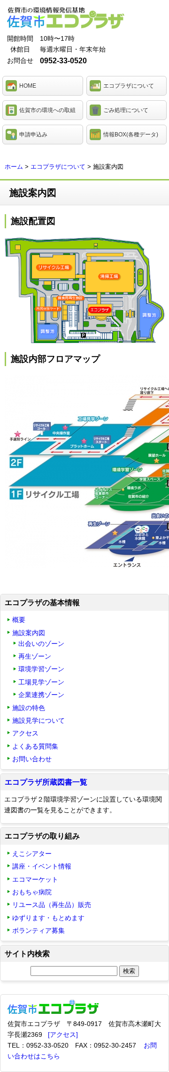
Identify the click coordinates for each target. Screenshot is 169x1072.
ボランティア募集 (38, 930)
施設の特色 (28, 708)
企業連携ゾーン (41, 694)
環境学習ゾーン (41, 669)
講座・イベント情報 (41, 866)
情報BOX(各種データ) (130, 134)
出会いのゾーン (41, 643)
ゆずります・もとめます (48, 918)
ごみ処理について (125, 110)
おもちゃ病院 (32, 892)
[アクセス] (63, 1034)
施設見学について (38, 720)
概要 (18, 619)
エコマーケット (35, 879)
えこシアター (32, 853)
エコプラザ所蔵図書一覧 (46, 782)
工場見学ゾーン (41, 682)
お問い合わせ (32, 759)
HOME (27, 85)
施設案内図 (28, 633)
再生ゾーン (34, 656)
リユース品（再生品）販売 (51, 904)
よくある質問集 (35, 746)
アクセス (25, 733)
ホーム (14, 166)
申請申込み (33, 134)
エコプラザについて (128, 85)
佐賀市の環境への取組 (47, 110)
